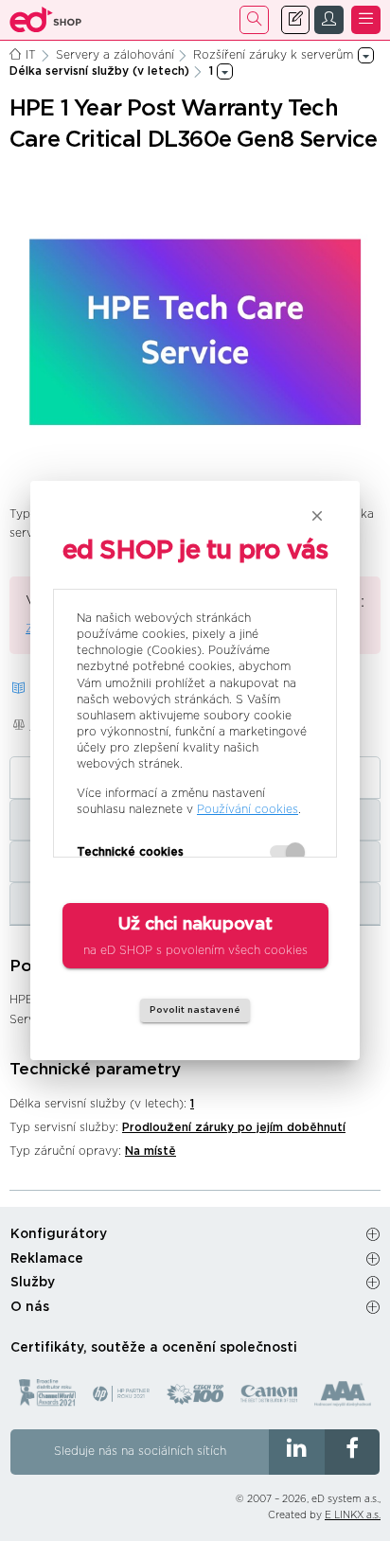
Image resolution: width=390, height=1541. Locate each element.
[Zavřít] (317, 516)
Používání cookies (247, 809)
